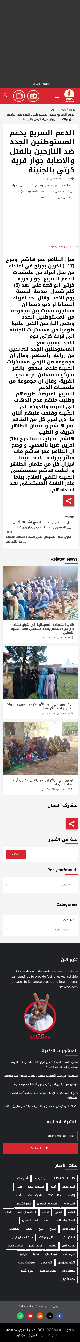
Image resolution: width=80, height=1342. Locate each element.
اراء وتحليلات (35, 1195)
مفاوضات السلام (26, 1262)
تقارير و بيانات (47, 1237)
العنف (47, 1220)
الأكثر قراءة (69, 1203)
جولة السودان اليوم (22, 1237)
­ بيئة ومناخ (40, 1178)
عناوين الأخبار (15, 1245)
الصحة (45, 1212)
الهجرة (29, 1229)
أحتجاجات (22, 1178)
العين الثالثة (68, 1229)
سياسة (52, 1245)
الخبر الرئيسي (23, 1203)
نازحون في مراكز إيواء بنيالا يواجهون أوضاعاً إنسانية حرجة (41, 782)
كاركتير (23, 1254)
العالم (8, 1212)
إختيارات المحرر (36, 1187)
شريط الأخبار (35, 1245)
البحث (16, 854)
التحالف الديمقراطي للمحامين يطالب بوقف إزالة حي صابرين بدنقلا (41, 1106)
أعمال (53, 1187)
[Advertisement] (40, 40)
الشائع (58, 1212)
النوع (41, 1229)
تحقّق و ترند (68, 1237)
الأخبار (19, 1195)
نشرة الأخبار (27, 1271)
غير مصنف (69, 1254)
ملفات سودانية (48, 1271)
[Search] (5, 95)
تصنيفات (68, 920)
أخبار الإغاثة (68, 1187)
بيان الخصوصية (48, 1306)
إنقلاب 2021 (54, 1195)
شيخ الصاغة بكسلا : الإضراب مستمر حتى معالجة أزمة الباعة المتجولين (45, 1095)
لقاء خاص (46, 1262)
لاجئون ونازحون (66, 1262)
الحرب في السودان (47, 1203)
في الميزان (51, 1254)
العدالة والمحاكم (66, 1220)
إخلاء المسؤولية (28, 1306)
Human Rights (64, 1178)
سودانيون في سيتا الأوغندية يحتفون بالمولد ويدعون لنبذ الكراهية (40, 706)
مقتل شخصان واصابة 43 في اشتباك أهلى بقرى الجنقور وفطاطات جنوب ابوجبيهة (43, 522)
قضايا (36, 1254)
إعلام (19, 1187)
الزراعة (71, 1212)
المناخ (53, 1229)
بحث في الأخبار (63, 839)
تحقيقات (14, 1229)
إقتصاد (71, 1195)
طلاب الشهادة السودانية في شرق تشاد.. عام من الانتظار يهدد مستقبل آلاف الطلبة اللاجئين (42, 629)
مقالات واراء (68, 1271)
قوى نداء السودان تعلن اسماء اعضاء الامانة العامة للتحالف (38, 536)
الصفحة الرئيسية (26, 1212)
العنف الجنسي (30, 1220)
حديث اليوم (68, 1245)
